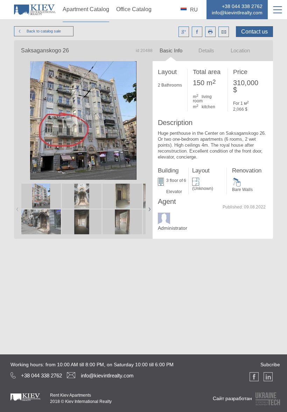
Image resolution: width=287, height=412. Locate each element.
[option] (41, 209)
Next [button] (148, 207)
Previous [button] (16, 207)
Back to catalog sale (44, 31)
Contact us (254, 32)
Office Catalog (134, 9)
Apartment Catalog (86, 9)
